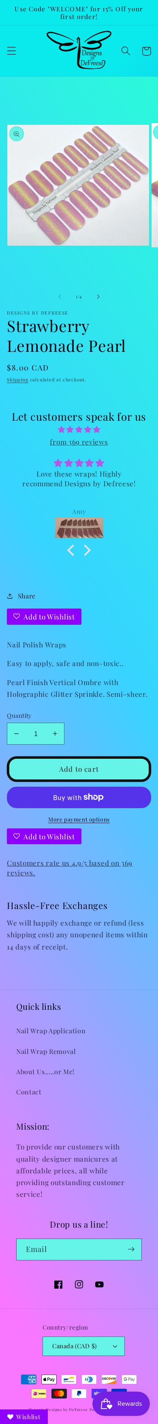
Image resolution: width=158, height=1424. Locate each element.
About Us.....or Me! (45, 1071)
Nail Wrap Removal (46, 1051)
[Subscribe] (131, 1249)
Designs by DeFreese (67, 1409)
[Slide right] (98, 297)
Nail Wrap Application (51, 1030)
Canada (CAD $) (74, 1346)
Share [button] (27, 596)
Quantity (19, 715)
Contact (29, 1092)
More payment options (79, 819)
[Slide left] (60, 297)
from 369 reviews (79, 441)
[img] (79, 429)
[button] (11, 51)
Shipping (17, 380)
